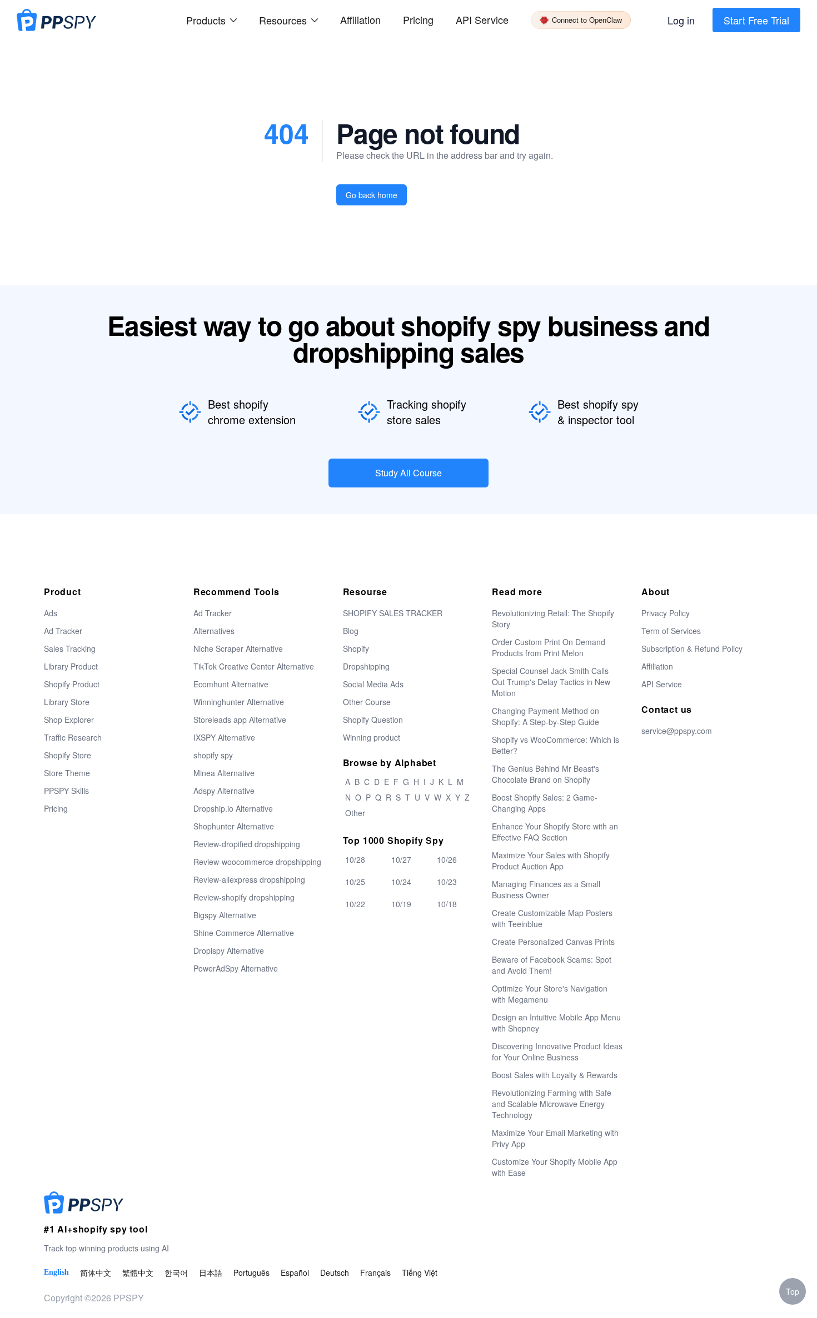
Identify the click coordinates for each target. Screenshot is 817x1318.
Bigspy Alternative (224, 914)
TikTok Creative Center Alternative (253, 666)
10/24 (401, 881)
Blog (350, 630)
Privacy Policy (665, 612)
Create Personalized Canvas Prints (553, 941)
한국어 (176, 1272)
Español (295, 1272)
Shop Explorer (69, 719)
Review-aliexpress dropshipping (249, 879)
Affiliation (657, 666)
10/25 (355, 881)
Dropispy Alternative (228, 950)
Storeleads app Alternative (239, 719)
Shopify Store (67, 755)
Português (251, 1272)
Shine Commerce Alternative (243, 932)
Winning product (371, 737)
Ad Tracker (63, 630)
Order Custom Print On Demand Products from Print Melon (548, 647)
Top (792, 1291)
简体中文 (95, 1272)
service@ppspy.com (676, 730)
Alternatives (214, 630)
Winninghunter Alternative (238, 701)
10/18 (447, 903)
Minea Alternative (224, 772)
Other (355, 812)
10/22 (355, 903)
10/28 (355, 859)
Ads (50, 612)
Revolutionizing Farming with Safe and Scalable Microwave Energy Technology (551, 1103)
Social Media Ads (373, 684)
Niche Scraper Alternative (238, 648)
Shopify (356, 648)
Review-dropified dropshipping (246, 843)
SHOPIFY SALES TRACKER (392, 612)
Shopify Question (373, 719)
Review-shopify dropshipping (244, 897)
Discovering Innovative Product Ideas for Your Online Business (557, 1051)
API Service (482, 19)
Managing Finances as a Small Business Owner (546, 889)
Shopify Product (71, 684)
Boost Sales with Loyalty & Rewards (554, 1074)
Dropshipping (366, 666)
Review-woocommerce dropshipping (257, 861)
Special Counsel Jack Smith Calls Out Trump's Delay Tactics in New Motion (551, 681)
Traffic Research (73, 737)
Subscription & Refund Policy (692, 648)
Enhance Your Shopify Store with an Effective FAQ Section (555, 832)
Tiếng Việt (419, 1272)
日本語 (210, 1272)
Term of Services (671, 630)
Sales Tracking (70, 648)
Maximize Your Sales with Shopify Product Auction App (551, 860)
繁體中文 (137, 1272)
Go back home (371, 194)
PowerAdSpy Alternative (235, 968)
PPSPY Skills (66, 790)
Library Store (66, 701)
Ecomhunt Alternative (230, 684)
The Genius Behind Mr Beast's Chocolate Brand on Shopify (545, 774)
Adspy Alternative (224, 790)
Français (375, 1272)
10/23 (447, 881)
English (56, 1272)
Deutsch (334, 1272)
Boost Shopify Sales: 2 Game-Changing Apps (544, 803)
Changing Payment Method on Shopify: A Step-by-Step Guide (545, 716)
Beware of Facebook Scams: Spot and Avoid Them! (551, 965)
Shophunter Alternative (233, 826)
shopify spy (213, 755)
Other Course (367, 701)
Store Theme (67, 772)
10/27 (401, 859)
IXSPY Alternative (224, 737)
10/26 (447, 859)
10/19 (401, 903)
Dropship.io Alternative (233, 808)
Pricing (418, 19)
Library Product (71, 666)
